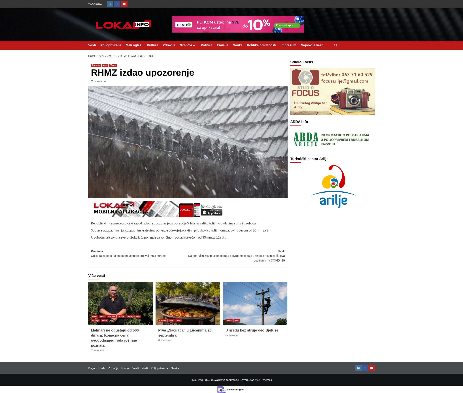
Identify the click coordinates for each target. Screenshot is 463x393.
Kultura (152, 45)
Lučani (121, 317)
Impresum (288, 45)
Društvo (96, 65)
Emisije (222, 45)
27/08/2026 (166, 340)
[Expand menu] (194, 45)
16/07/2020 (100, 81)
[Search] (336, 45)
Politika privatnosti (261, 45)
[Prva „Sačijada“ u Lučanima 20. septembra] (188, 303)
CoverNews (247, 379)
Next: (236, 256)
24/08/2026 (233, 335)
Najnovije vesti (312, 45)
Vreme (113, 65)
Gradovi (186, 45)
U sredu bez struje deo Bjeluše (252, 330)
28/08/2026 (99, 350)
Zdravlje (169, 45)
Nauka (238, 45)
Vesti (92, 45)
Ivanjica (111, 317)
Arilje (102, 317)
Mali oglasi (134, 45)
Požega (95, 321)
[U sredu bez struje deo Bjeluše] (255, 303)
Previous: (128, 254)
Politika (206, 45)
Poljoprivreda (110, 45)
